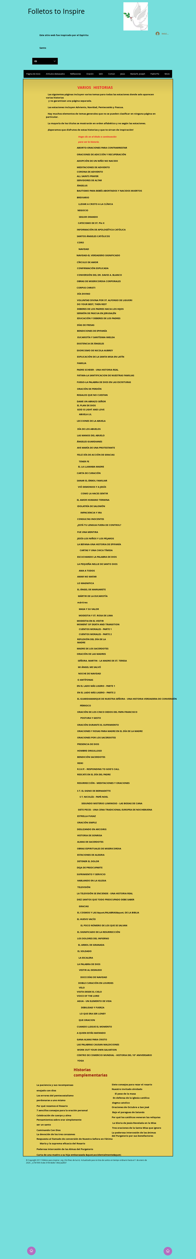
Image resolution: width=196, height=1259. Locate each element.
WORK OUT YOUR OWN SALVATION (97, 1049)
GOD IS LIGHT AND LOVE (90, 409)
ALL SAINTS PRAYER (87, 176)
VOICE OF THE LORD (88, 995)
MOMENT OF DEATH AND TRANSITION (98, 624)
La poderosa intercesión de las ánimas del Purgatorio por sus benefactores (134, 1134)
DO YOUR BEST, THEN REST (92, 304)
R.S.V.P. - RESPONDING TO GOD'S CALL (98, 769)
